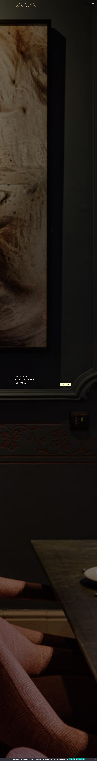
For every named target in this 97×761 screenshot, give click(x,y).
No (74, 759)
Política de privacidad (80, 759)
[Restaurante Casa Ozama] (25, 4)
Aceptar (70, 759)
